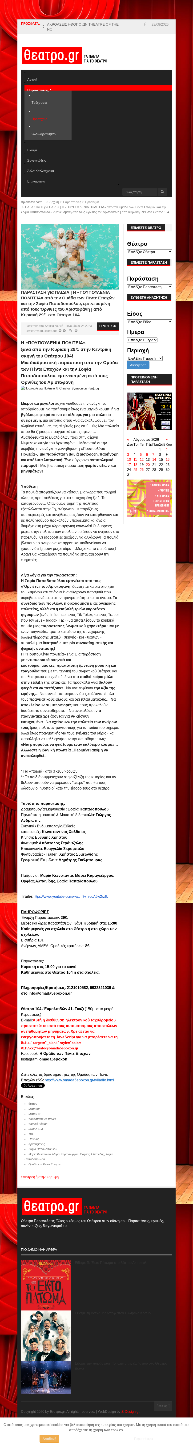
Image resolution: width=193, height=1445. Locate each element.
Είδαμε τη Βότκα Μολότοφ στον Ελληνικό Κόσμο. (113, 1313)
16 (167, 459)
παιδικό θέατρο (38, 1124)
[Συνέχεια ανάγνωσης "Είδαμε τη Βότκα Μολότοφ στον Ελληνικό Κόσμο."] (46, 1335)
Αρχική (54, 202)
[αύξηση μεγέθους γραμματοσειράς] (64, 331)
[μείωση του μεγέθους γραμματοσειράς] (60, 331)
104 (30, 1134)
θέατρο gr (34, 1114)
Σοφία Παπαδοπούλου (42, 1149)
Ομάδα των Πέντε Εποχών (44, 1164)
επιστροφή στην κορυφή (40, 1177)
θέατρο (32, 1103)
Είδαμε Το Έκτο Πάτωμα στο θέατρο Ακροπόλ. (111, 1263)
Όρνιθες (33, 1139)
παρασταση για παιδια (42, 1119)
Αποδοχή (49, 1439)
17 (129, 465)
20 (148, 465)
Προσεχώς (92, 202)
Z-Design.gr (130, 1411)
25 (135, 470)
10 (129, 459)
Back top (162, 1406)
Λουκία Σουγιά (54, 326)
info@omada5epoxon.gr (58, 1048)
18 (135, 465)
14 (154, 459)
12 (142, 459)
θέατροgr (34, 1109)
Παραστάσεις (72, 202)
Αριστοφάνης (36, 1144)
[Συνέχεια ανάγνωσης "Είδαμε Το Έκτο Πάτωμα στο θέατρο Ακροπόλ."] (46, 1285)
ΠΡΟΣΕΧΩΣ (108, 326)
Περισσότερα (143, 1439)
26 (142, 470)
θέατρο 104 (35, 1129)
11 (135, 459)
